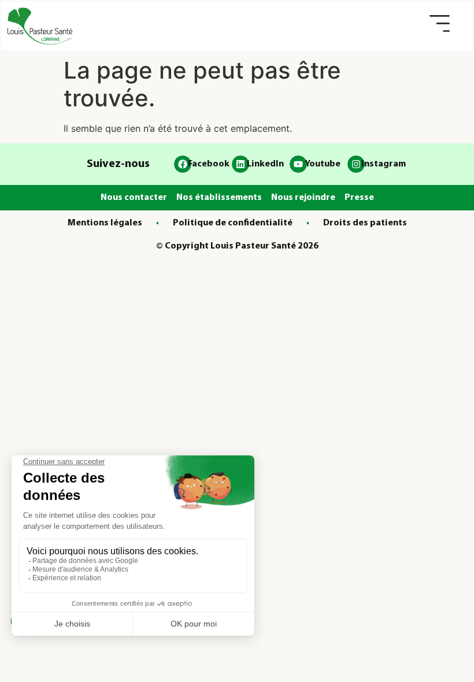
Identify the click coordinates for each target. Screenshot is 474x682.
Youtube (322, 164)
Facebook (208, 164)
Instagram (383, 164)
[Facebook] (182, 164)
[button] (439, 23)
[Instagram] (356, 164)
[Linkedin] (240, 164)
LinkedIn (265, 164)
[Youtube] (298, 164)
